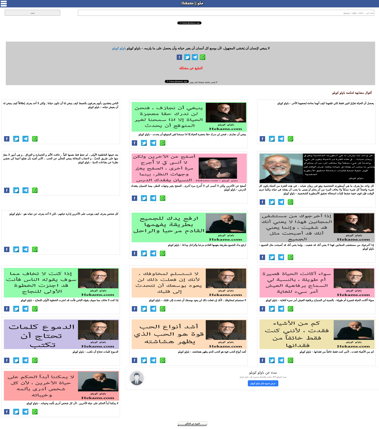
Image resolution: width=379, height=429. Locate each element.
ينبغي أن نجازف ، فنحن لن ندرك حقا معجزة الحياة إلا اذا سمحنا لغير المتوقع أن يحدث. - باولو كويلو (192, 134)
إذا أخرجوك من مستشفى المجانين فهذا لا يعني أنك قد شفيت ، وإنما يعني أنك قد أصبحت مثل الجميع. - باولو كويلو (316, 247)
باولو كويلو (119, 48)
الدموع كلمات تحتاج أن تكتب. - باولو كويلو (95, 351)
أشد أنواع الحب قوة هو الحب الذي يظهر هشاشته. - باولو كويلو (212, 351)
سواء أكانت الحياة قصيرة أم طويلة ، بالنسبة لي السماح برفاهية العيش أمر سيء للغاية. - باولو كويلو (320, 300)
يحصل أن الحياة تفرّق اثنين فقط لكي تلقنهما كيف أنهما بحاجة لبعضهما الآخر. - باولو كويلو (326, 103)
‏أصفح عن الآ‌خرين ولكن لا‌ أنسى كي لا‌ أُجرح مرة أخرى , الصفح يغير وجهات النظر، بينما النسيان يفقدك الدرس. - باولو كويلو (188, 187)
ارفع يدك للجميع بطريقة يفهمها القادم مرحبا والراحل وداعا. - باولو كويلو (207, 245)
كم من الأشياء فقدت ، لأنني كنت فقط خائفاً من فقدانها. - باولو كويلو (337, 351)
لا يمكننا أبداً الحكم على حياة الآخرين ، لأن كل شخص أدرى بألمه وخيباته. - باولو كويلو (72, 403)
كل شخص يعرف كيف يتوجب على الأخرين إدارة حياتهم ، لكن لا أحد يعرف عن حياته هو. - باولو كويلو (63, 214)
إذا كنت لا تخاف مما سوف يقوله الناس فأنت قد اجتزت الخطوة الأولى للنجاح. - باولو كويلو (69, 300)
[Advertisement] (189, 32)
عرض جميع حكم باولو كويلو (263, 383)
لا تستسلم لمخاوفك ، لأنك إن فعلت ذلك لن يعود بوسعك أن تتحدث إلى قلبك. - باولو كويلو (197, 300)
